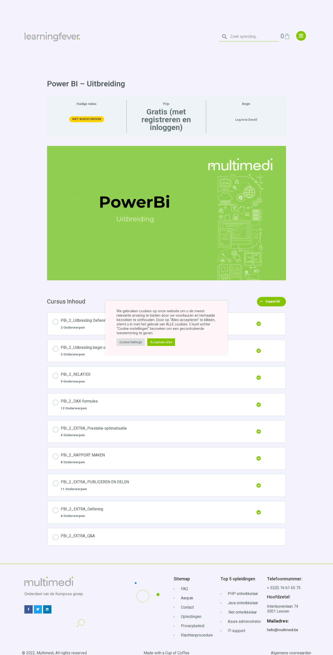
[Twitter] (38, 609)
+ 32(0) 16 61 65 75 (284, 587)
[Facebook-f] (28, 609)
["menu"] (301, 36)
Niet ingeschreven (86, 119)
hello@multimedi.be (282, 630)
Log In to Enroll (246, 119)
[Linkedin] (47, 609)
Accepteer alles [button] (161, 342)
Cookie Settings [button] (130, 342)
